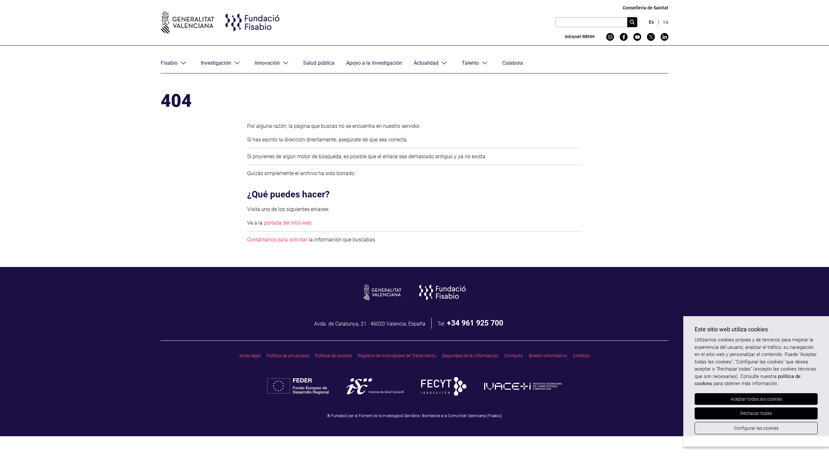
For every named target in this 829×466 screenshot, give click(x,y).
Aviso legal (250, 356)
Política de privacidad (288, 356)
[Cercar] (632, 22)
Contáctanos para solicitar (277, 240)
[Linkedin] (664, 37)
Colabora (512, 63)
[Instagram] (610, 37)
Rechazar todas (756, 413)
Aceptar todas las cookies (756, 399)
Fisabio (169, 63)
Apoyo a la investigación (374, 63)
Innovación (267, 63)
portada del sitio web (288, 223)
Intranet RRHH (580, 36)
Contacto (513, 356)
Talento (470, 63)
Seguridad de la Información (470, 356)
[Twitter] (651, 37)
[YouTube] (637, 37)
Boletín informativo (548, 356)
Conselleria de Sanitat (645, 8)
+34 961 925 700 (475, 323)
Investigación (216, 63)
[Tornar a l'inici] (811, 448)
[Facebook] (624, 37)
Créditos (581, 356)
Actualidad (426, 63)
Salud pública (319, 63)
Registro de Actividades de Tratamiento (397, 356)
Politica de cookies (333, 356)
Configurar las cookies (756, 428)
